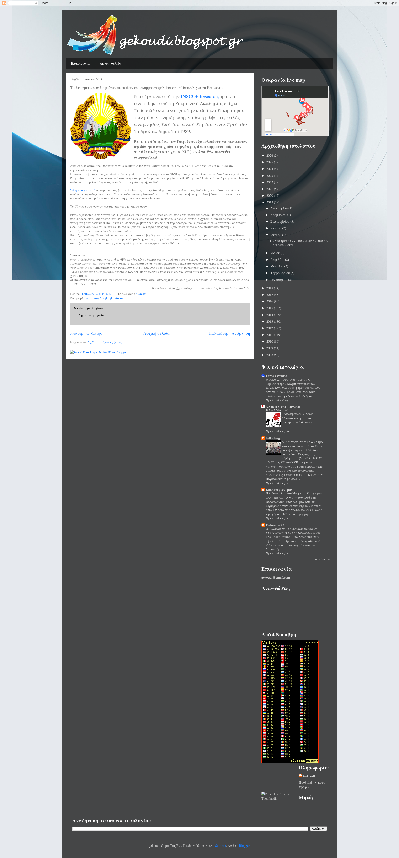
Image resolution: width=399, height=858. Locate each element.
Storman (220, 845)
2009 (270, 348)
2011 (270, 334)
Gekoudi (309, 776)
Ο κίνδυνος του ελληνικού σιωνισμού (292, 528)
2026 (270, 155)
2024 (270, 168)
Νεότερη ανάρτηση (87, 333)
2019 (270, 202)
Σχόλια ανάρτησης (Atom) (105, 342)
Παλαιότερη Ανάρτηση (229, 333)
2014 (270, 314)
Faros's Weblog (276, 375)
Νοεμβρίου (278, 215)
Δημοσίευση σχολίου (92, 315)
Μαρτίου (277, 266)
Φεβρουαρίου (280, 272)
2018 (270, 288)
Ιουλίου (276, 228)
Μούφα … (273, 379)
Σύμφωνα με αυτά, (83, 190)
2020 (270, 195)
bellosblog (273, 438)
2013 (270, 321)
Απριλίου (277, 259)
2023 (270, 175)
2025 (270, 162)
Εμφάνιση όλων (321, 559)
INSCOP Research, (200, 96)
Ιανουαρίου (279, 279)
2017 (270, 294)
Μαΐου (275, 253)
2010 (270, 341)
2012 (270, 328)
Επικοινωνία (80, 63)
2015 (270, 308)
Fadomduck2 (275, 524)
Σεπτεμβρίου (280, 221)
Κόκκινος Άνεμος (279, 489)
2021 (270, 189)
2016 (270, 301)
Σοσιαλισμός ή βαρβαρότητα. (105, 298)
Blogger (244, 845)
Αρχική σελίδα (110, 63)
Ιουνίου (276, 234)
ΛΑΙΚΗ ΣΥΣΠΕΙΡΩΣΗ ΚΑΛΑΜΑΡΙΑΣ (283, 408)
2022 (270, 182)
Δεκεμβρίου (279, 208)
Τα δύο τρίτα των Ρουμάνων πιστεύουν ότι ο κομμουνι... (299, 242)
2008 (270, 355)
